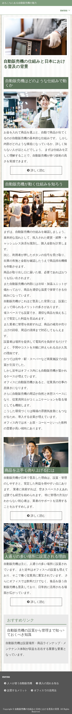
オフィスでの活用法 (45, 690)
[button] (36, 10)
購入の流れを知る (49, 683)
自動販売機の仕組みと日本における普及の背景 (34, 64)
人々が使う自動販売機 (19, 683)
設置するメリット (17, 690)
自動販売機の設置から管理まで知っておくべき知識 (34, 632)
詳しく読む (38, 170)
